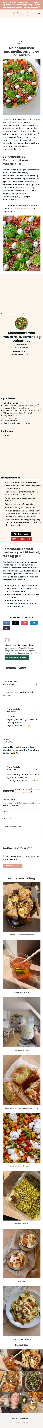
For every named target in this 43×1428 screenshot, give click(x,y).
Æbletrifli (21, 1281)
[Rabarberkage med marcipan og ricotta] (21, 1080)
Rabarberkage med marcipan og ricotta (21, 1108)
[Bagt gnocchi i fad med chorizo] (21, 1138)
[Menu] (39, 14)
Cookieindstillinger (21, 1422)
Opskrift (21, 41)
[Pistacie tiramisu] (21, 1196)
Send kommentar (12, 866)
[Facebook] (6, 623)
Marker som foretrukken (17, 657)
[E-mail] (6, 628)
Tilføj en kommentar (13, 826)
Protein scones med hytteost (21, 934)
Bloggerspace (24, 1418)
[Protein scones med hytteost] (21, 907)
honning (11, 418)
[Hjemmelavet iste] (21, 964)
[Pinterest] (24, 623)
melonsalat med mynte (22, 208)
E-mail (7, 819)
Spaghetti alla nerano (21, 1339)
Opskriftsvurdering (10, 848)
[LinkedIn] (34, 623)
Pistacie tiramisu (21, 1223)
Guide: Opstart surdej (21, 1050)
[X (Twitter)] (15, 623)
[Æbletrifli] (21, 1253)
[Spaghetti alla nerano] (21, 1311)
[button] (18, 344)
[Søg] (3, 13)
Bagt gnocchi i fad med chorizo (21, 1166)
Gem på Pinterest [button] (22, 539)
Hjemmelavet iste (21, 992)
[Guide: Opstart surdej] (21, 1022)
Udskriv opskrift (22, 534)
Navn (7, 811)
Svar (37, 684)
